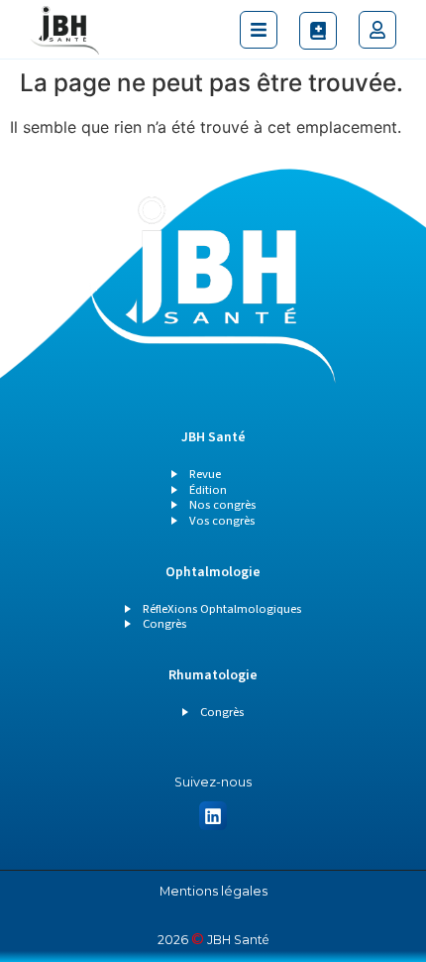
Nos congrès (222, 505)
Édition (208, 490)
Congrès (164, 624)
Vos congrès (222, 521)
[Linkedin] (213, 815)
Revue (205, 474)
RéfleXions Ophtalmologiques (222, 609)
